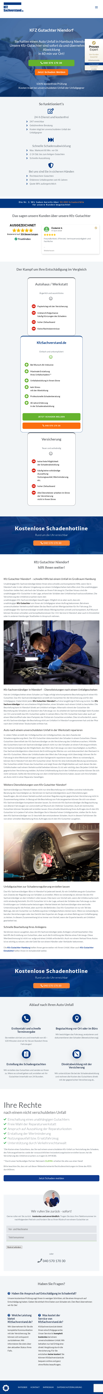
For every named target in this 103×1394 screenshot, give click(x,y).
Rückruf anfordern (14, 1247)
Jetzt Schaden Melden (51, 72)
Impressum (48, 1387)
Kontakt (35, 1387)
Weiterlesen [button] (49, 250)
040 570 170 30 (52, 63)
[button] (6, 1388)
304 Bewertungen (29, 234)
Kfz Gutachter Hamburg (18, 947)
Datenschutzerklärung (69, 1387)
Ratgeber (22, 1387)
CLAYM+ (49, 1161)
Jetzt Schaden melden (51, 1178)
